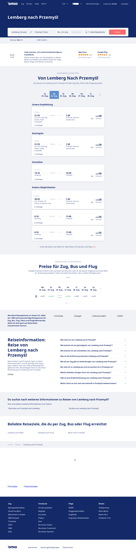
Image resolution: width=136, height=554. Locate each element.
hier (94, 247)
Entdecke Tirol (105, 518)
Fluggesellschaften (76, 511)
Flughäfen (73, 514)
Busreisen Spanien (46, 531)
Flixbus (41, 518)
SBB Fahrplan (13, 518)
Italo (10, 531)
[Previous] (35, 288)
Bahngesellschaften (16, 508)
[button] (63, 32)
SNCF (10, 525)
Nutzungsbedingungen (50, 547)
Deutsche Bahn (14, 511)
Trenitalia (12, 521)
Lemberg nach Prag (46, 433)
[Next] (99, 95)
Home (10, 444)
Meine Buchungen (92, 4)
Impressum (32, 547)
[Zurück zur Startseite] (14, 4)
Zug (22, 4)
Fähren (43, 4)
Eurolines (42, 514)
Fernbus (29, 4)
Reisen (18, 444)
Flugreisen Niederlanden (79, 518)
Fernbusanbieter (45, 508)
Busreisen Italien (45, 525)
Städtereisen (104, 508)
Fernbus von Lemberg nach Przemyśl (84, 408)
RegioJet (41, 511)
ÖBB (10, 528)
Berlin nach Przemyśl (76, 433)
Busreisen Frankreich (47, 528)
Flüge (37, 4)
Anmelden (124, 4)
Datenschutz (68, 547)
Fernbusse (42, 504)
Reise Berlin (103, 511)
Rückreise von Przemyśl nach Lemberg (24, 408)
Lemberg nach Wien (16, 433)
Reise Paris (103, 514)
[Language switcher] (77, 4)
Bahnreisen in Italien (16, 514)
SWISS (71, 508)
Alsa (40, 521)
